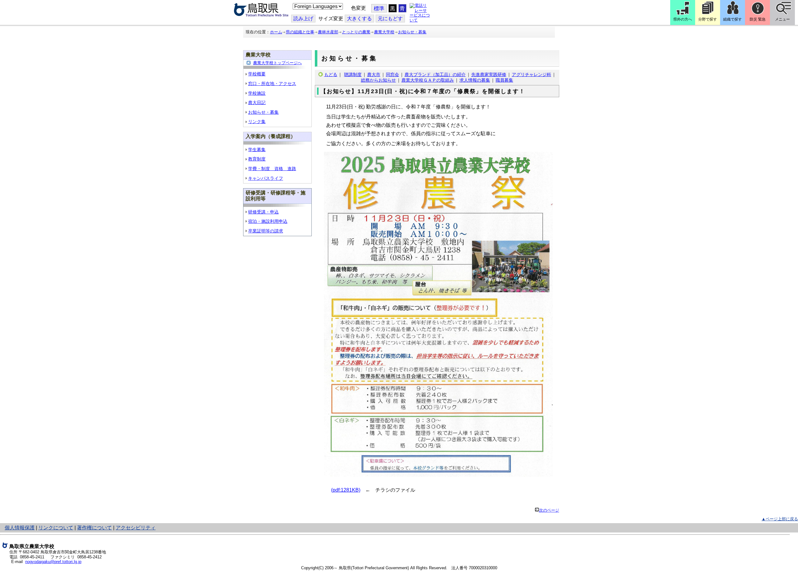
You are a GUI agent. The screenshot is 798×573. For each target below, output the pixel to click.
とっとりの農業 (356, 32)
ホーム (276, 32)
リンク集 (257, 121)
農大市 (373, 74)
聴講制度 (353, 74)
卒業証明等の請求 (265, 230)
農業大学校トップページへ (277, 62)
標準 (379, 9)
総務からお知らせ (378, 80)
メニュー (782, 19)
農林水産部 (328, 32)
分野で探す (707, 19)
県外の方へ (682, 19)
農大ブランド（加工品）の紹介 (435, 74)
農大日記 (257, 102)
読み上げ (303, 18)
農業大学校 (384, 32)
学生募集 (257, 149)
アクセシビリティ (136, 527)
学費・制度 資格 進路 (272, 168)
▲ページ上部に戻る (780, 519)
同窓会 (392, 74)
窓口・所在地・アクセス (272, 83)
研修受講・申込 (263, 211)
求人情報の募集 (474, 80)
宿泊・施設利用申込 (267, 221)
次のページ (549, 510)
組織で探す (732, 19)
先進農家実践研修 (488, 74)
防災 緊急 (758, 19)
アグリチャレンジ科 (531, 74)
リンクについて (55, 527)
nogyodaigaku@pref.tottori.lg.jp (53, 561)
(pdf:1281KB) (345, 490)
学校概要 (257, 73)
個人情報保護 (20, 527)
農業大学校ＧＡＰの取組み (427, 80)
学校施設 (257, 93)
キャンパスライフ (265, 178)
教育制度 (257, 158)
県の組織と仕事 (300, 32)
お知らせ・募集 (412, 32)
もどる (330, 74)
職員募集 (504, 80)
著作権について (94, 527)
